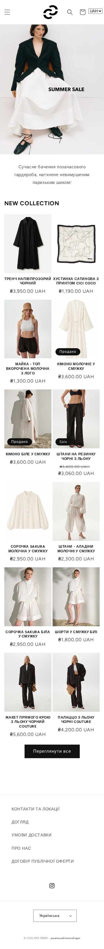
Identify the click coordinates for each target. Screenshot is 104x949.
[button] (7, 12)
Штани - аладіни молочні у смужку (76, 549)
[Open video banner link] (52, 89)
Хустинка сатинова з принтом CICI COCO (76, 281)
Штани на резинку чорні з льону (76, 456)
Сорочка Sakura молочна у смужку (28, 549)
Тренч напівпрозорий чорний (27, 281)
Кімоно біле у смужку (28, 454)
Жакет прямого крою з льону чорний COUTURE (28, 721)
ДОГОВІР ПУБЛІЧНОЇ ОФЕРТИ (43, 861)
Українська (49, 915)
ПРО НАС (21, 848)
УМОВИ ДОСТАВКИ (31, 835)
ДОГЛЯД (20, 822)
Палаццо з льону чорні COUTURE (76, 719)
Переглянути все (52, 751)
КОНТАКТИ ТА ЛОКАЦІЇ (36, 809)
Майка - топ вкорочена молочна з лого (28, 368)
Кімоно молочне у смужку (76, 366)
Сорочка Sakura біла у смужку (27, 634)
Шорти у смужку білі (76, 632)
